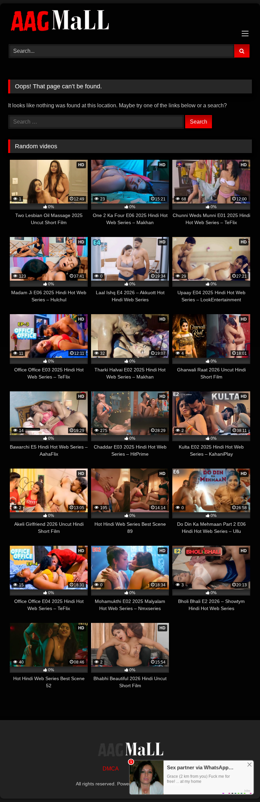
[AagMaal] (130, 750)
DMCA (111, 769)
